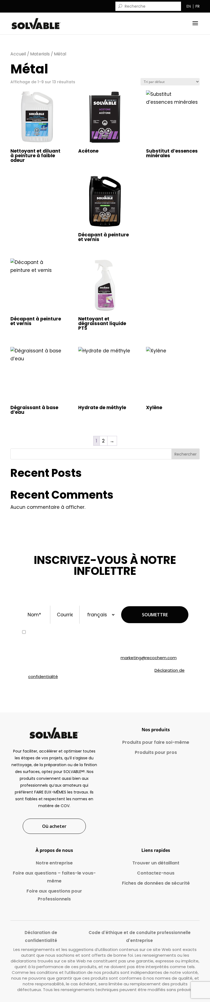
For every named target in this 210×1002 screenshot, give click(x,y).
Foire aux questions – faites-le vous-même (54, 877)
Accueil (18, 54)
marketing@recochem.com (149, 658)
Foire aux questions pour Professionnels (54, 895)
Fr (198, 6)
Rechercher (185, 454)
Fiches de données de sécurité (156, 883)
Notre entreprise (54, 863)
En (188, 6)
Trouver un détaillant (155, 863)
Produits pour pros (156, 752)
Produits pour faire (155, 742)
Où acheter (54, 826)
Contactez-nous (155, 873)
